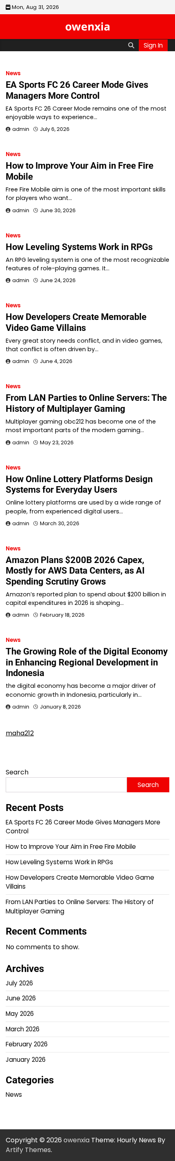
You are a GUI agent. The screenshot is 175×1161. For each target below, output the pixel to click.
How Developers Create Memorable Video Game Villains (76, 322)
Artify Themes (28, 1149)
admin (20, 129)
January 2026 (26, 1059)
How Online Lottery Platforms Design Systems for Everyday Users (79, 484)
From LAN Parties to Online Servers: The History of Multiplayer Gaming (86, 403)
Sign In (153, 45)
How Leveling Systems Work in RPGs (79, 247)
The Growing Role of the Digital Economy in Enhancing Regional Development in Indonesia (87, 662)
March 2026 (22, 1029)
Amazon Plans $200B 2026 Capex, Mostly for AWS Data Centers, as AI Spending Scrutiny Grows (75, 571)
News (13, 73)
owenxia (87, 26)
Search (17, 772)
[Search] (131, 45)
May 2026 (20, 1013)
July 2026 (19, 983)
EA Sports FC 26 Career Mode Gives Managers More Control (77, 90)
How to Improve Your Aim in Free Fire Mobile (71, 846)
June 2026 (21, 998)
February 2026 (27, 1044)
